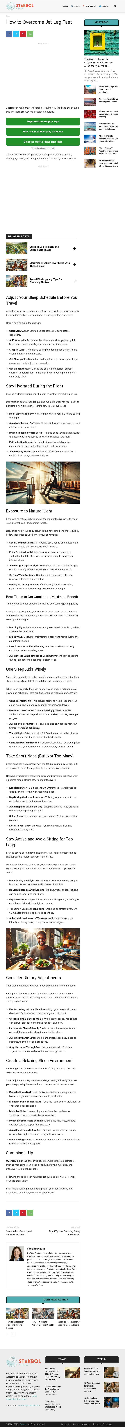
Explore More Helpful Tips (43, 121)
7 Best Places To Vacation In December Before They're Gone (108, 151)
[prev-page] (8, 1334)
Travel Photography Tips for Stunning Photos (15, 1325)
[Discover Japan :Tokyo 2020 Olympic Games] (90, 102)
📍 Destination (89, 6)
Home (65, 6)
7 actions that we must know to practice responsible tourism (108, 126)
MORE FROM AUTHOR (55, 1300)
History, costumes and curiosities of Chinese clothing (108, 114)
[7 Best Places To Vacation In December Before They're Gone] (90, 151)
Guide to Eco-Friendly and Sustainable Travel (19, 1233)
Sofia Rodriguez (36, 1248)
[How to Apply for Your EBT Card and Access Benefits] (111, 1372)
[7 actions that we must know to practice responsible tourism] (90, 126)
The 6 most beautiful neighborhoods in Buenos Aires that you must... (98, 62)
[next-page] (13, 1334)
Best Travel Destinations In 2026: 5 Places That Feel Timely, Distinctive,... (52, 1374)
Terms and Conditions (102, 1424)
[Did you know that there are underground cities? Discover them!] (90, 163)
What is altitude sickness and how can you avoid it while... (108, 138)
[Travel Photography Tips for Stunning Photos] (17, 1313)
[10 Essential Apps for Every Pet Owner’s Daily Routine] (111, 1387)
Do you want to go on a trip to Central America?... (108, 89)
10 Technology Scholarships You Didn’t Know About (92, 1401)
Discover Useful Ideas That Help (43, 141)
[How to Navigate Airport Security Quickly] (43, 1313)
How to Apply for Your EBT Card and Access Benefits (92, 1371)
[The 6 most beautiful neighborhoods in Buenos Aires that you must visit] (101, 43)
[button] (115, 6)
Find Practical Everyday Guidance (43, 131)
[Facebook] (9, 34)
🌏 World (103, 6)
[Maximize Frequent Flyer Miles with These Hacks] (68, 1313)
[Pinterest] (23, 34)
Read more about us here (21, 1397)
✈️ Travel (75, 6)
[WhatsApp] (30, 34)
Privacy (76, 1424)
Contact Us (65, 1424)
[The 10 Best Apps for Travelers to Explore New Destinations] (72, 1390)
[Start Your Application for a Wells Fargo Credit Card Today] (72, 1405)
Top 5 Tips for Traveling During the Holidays (64, 1233)
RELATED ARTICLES (29, 1300)
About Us (86, 1424)
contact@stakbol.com (29, 1405)
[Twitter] (16, 34)
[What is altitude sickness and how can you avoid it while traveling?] (90, 139)
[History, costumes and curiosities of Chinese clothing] (90, 114)
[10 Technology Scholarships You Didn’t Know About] (111, 1402)
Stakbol (23, 1424)
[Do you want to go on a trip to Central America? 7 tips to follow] (90, 89)
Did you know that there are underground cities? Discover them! (108, 163)
